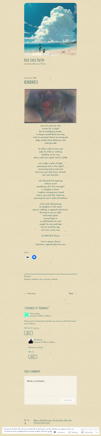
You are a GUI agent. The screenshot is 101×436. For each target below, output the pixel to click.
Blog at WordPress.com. (43, 420)
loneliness (35, 279)
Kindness (27, 279)
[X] (28, 420)
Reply (28, 333)
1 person (36, 328)
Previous (32, 294)
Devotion (27, 276)
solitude (54, 279)
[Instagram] (25, 420)
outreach (47, 279)
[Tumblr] (25, 423)
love (41, 279)
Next (71, 294)
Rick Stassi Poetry (34, 60)
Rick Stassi (38, 340)
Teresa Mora (35, 314)
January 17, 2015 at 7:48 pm (44, 342)
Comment (68, 400)
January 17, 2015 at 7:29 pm (40, 316)
